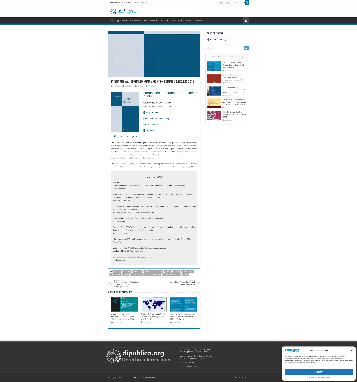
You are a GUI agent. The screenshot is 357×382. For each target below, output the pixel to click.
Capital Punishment (153, 271)
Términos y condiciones (187, 366)
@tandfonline (151, 112)
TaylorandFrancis (154, 124)
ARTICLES (137, 271)
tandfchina (150, 130)
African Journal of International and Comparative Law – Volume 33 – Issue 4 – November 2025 (234, 102)
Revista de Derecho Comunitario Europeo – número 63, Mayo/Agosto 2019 (126, 284)
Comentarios (232, 57)
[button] (351, 350)
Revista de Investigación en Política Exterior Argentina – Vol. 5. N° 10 (153, 316)
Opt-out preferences (311, 377)
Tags (242, 57)
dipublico (117, 86)
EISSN (125, 274)
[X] (224, 2)
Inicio (136, 2)
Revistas (140, 86)
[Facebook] (220, 2)
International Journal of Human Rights (169, 94)
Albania (126, 271)
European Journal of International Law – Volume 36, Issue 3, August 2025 (234, 89)
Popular (221, 57)
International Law (172, 274)
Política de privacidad (324, 377)
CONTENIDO (115, 274)
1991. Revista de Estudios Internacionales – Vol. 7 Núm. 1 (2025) (234, 114)
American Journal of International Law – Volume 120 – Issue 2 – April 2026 (123, 316)
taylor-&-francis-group (126, 136)
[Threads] (229, 2)
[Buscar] (247, 2)
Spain (186, 274)
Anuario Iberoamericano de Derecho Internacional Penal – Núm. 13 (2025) (183, 316)
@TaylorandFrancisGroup (157, 118)
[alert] (227, 39)
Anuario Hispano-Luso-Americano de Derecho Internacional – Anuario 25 (232, 77)
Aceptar (319, 372)
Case (168, 271)
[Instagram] (227, 2)
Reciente (211, 57)
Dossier (187, 21)
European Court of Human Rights (146, 274)
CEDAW (176, 271)
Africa (117, 271)
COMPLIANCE (188, 271)
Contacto (144, 2)
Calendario (198, 21)
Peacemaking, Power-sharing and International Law (181, 282)
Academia (136, 21)
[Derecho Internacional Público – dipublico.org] (123, 11)
